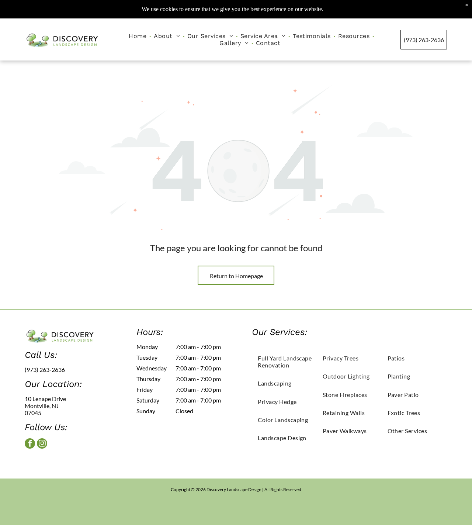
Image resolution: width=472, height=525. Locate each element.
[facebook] (30, 444)
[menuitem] (138, 35)
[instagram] (42, 444)
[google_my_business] (55, 462)
